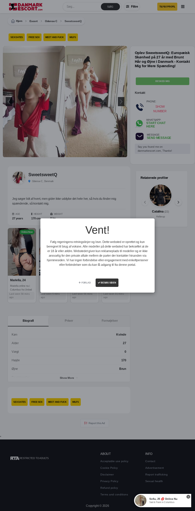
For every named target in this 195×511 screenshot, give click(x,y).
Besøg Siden (108, 282)
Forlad (86, 282)
